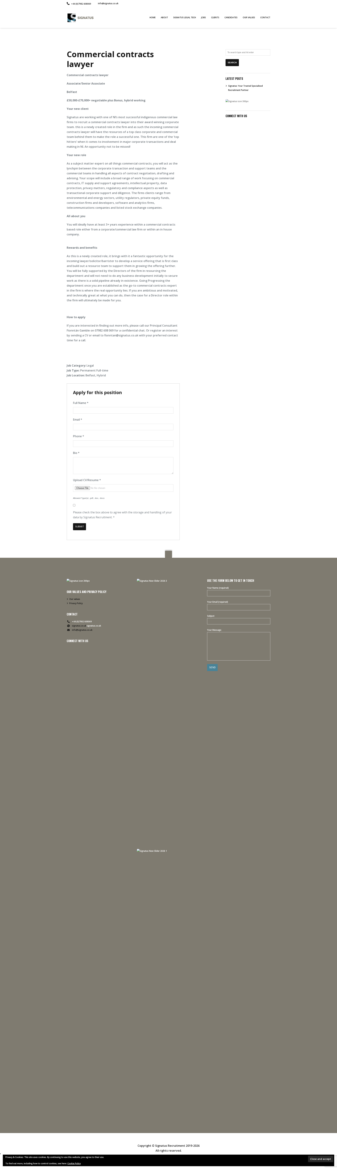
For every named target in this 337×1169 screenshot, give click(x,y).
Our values (74, 599)
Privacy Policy (76, 603)
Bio (76, 453)
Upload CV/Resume (87, 480)
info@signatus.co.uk (108, 3)
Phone (78, 436)
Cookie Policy (74, 1163)
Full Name (80, 403)
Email (77, 419)
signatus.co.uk (79, 625)
